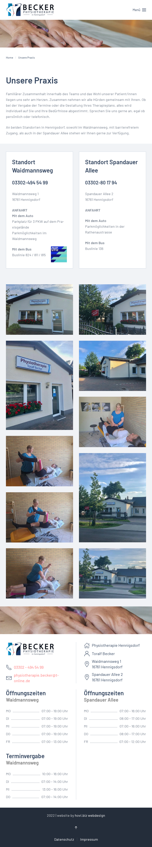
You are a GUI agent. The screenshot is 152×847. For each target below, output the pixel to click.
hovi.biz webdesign (90, 815)
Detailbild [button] (39, 309)
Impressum (89, 839)
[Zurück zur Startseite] (30, 10)
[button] (139, 10)
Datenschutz (64, 839)
